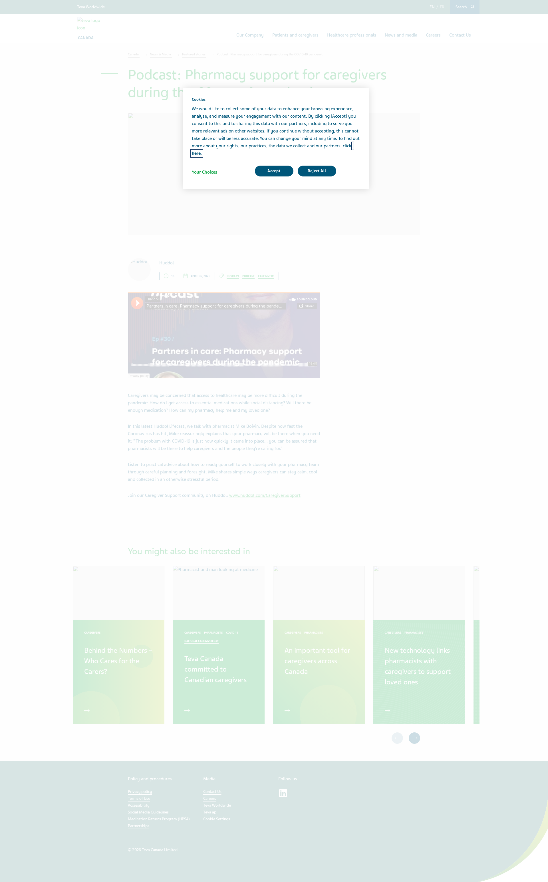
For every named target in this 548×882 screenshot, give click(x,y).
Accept (273, 170)
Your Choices (204, 172)
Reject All (317, 170)
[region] (276, 138)
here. (197, 153)
